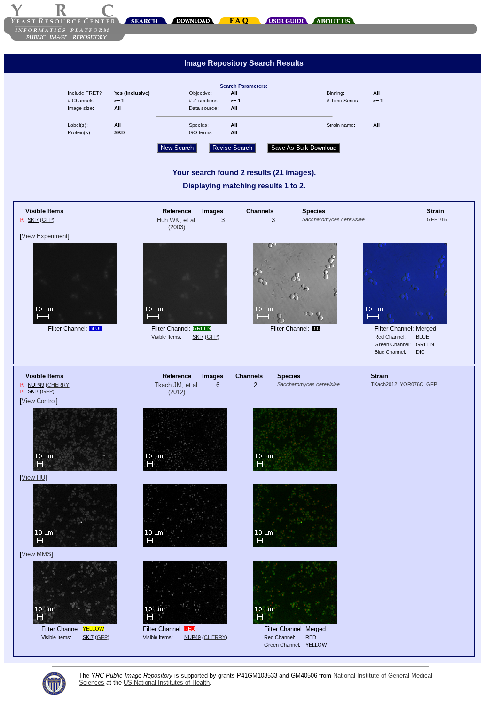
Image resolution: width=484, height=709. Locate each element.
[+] (22, 220)
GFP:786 (437, 219)
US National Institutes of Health (167, 682)
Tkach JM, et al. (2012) (177, 389)
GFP (47, 220)
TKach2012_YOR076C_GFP (404, 384)
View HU (33, 477)
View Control (39, 401)
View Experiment (45, 236)
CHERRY (58, 385)
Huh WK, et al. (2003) (177, 224)
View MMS (36, 554)
